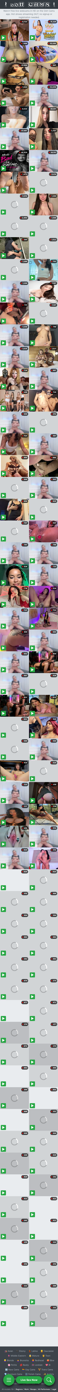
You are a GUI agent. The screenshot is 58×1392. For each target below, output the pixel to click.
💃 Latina (33, 1351)
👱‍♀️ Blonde (9, 1360)
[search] (49, 1380)
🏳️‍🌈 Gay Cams (28, 1369)
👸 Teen (46, 1355)
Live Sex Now (29, 1380)
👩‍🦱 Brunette (23, 1360)
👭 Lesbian (37, 1365)
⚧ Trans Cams (45, 1369)
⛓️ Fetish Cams (33, 1374)
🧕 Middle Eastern (17, 1355)
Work (26, 1389)
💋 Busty (24, 1365)
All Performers (44, 1389)
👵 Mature (34, 1355)
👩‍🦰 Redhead (38, 1360)
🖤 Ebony (20, 1351)
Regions (19, 1389)
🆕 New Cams (12, 1369)
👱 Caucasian (47, 1351)
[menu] (9, 1380)
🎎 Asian (8, 1351)
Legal (54, 1389)
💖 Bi (47, 1365)
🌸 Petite (12, 1365)
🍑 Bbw (50, 1360)
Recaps (33, 1389)
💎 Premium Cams (13, 1374)
